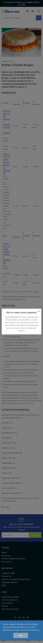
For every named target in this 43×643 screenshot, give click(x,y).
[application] (21, 630)
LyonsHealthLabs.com (14, 317)
